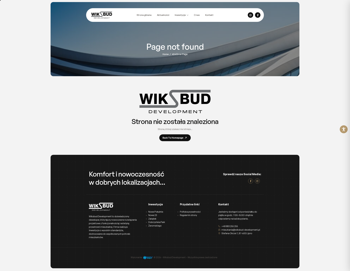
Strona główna (144, 15)
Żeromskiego (155, 225)
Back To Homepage (173, 137)
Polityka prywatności (190, 211)
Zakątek (152, 218)
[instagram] (250, 15)
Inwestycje (180, 15)
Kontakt (209, 15)
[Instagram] (257, 181)
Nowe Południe (155, 211)
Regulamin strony (188, 215)
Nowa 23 (152, 215)
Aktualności (163, 15)
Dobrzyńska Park (156, 222)
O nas (197, 15)
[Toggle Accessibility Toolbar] (343, 129)
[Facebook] (257, 15)
